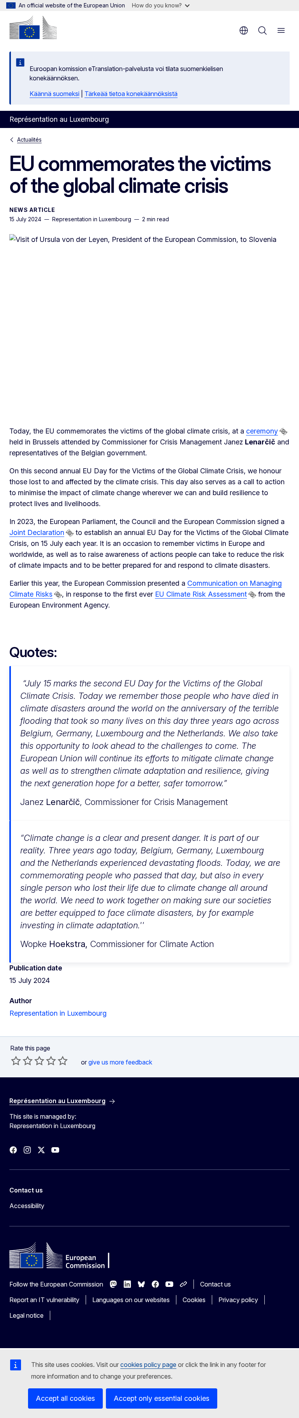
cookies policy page (148, 1364)
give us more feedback (120, 1062)
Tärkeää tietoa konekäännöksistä (131, 94)
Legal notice (26, 1315)
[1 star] (16, 1061)
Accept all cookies (65, 1398)
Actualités (29, 139)
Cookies (194, 1300)
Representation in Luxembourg (58, 1013)
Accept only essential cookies (161, 1398)
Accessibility (26, 1206)
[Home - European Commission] (33, 27)
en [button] (243, 30)
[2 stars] (21, 1061)
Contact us (215, 1284)
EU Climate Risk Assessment (201, 594)
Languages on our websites (131, 1300)
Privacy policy (238, 1300)
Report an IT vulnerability (44, 1300)
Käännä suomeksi (54, 94)
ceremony (262, 431)
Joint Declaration (36, 532)
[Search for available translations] (283, 431)
